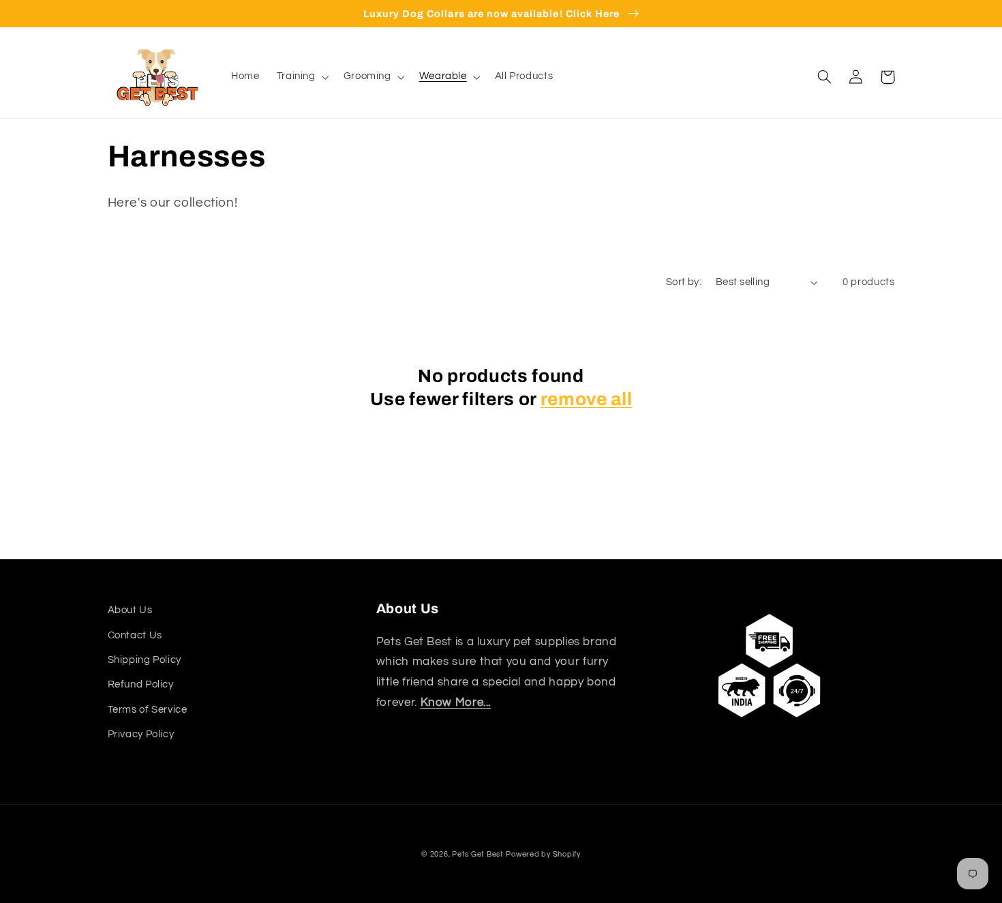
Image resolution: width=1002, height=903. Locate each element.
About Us (130, 610)
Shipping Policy (144, 660)
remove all (587, 399)
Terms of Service (147, 710)
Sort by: (683, 282)
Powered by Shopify (543, 854)
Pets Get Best (478, 854)
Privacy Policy (141, 734)
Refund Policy (141, 684)
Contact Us (135, 635)
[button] (301, 77)
